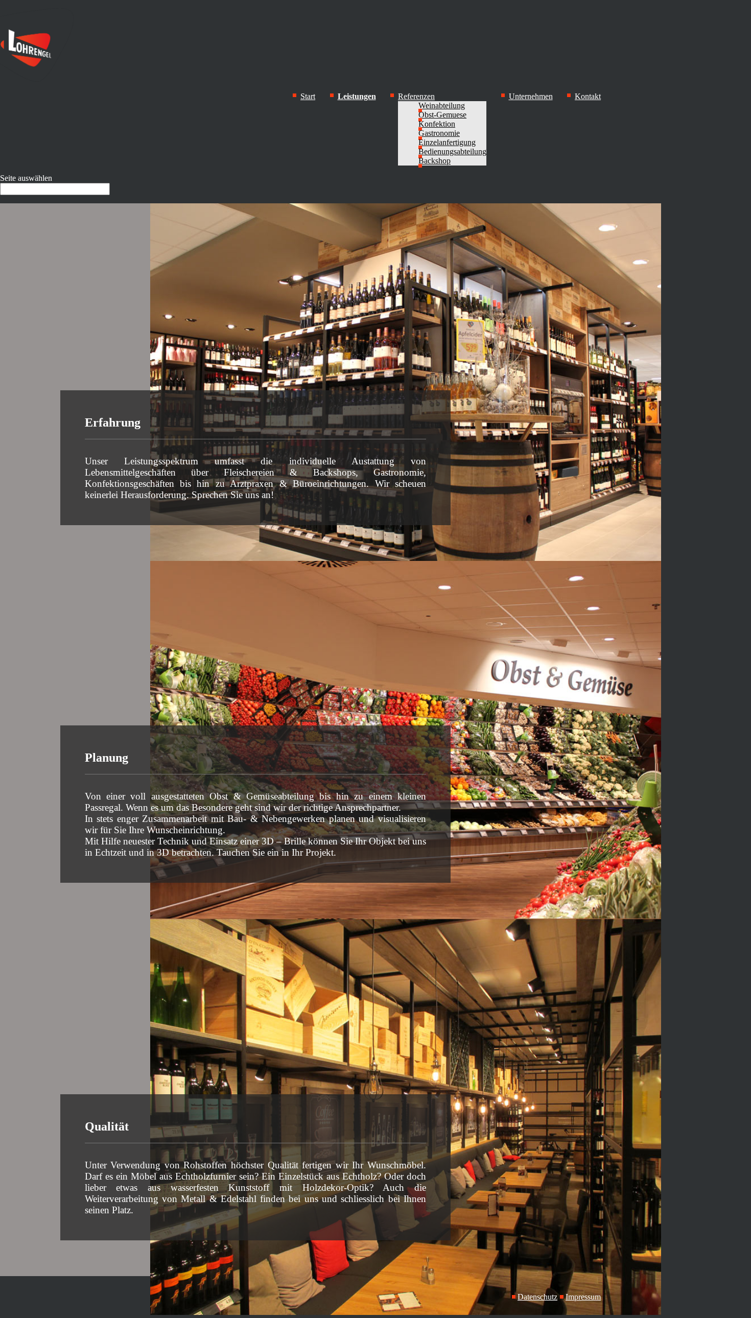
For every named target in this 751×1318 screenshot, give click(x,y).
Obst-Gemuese (442, 114)
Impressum (583, 1296)
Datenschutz (537, 1296)
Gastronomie (439, 133)
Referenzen (416, 96)
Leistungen (357, 96)
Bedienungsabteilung (452, 151)
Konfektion (436, 124)
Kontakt (588, 96)
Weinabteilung (441, 105)
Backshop (434, 160)
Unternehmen (531, 96)
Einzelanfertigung (447, 142)
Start (307, 96)
